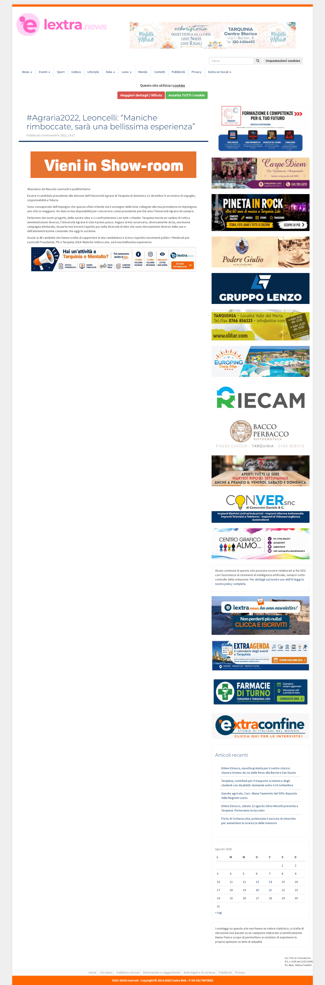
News (26, 72)
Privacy (196, 72)
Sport (61, 72)
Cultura (76, 72)
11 (231, 882)
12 (244, 882)
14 (270, 882)
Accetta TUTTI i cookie (186, 95)
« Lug (218, 912)
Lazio (125, 72)
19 (244, 890)
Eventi (43, 72)
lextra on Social (218, 72)
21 (270, 890)
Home (92, 972)
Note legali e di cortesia (199, 972)
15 (283, 882)
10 (218, 882)
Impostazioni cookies (283, 61)
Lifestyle (93, 72)
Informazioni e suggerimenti (161, 972)
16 (296, 882)
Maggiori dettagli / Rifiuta (141, 95)
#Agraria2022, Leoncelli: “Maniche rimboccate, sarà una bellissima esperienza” (111, 122)
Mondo (142, 72)
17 (218, 890)
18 (231, 890)
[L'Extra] (62, 24)
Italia (109, 72)
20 (257, 890)
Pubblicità (178, 72)
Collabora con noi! (128, 972)
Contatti (159, 72)
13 (257, 882)
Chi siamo (106, 972)
